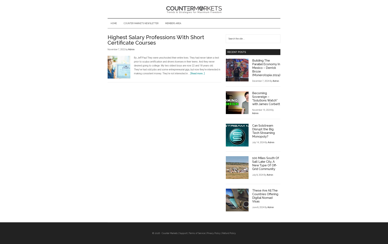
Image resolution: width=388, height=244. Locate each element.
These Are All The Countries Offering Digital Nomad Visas (265, 196)
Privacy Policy (214, 233)
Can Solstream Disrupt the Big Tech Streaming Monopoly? (263, 131)
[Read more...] (198, 73)
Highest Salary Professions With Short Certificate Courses (156, 40)
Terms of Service (197, 233)
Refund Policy (229, 233)
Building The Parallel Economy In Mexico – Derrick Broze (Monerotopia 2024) (266, 68)
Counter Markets (194, 9)
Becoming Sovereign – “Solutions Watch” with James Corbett (266, 98)
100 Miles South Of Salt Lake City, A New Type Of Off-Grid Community (265, 163)
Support (183, 233)
